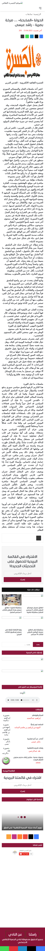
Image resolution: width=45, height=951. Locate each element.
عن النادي (15, 934)
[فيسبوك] (41, 36)
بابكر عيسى (35, 742)
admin (38, 763)
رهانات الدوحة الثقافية (35, 748)
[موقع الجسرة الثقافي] (12, 3)
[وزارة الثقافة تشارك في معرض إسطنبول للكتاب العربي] (12, 621)
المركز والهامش (37, 715)
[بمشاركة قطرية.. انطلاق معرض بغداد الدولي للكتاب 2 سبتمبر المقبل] (12, 599)
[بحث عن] (5, 8)
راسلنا (32, 934)
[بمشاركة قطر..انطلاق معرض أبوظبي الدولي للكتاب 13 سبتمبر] (33, 621)
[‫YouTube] (25, 836)
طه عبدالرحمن (34, 751)
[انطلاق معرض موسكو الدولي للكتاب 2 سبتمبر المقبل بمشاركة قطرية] (33, 599)
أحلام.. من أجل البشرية (35, 739)
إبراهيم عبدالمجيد (33, 718)
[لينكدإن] (32, 36)
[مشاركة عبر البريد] (22, 36)
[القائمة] (40, 8)
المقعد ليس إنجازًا (37, 724)
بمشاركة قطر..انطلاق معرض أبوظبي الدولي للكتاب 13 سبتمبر (35, 632)
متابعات (29, 14)
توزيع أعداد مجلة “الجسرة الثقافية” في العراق (23, 828)
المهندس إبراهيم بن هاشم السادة (27, 727)
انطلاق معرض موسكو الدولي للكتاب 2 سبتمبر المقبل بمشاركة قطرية (34, 610)
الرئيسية (38, 14)
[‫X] (36, 36)
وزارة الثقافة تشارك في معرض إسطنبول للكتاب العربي (13, 632)
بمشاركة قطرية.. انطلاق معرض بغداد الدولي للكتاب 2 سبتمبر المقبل (12, 610)
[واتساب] (27, 36)
